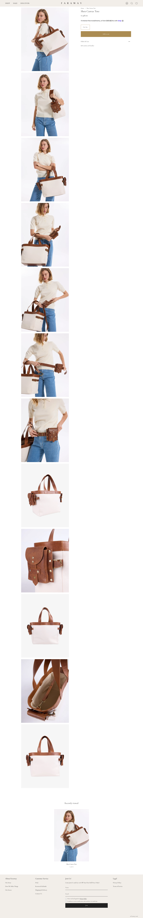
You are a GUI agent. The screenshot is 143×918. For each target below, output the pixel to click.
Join (86, 905)
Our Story (8, 883)
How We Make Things (11, 886)
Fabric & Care (85, 41)
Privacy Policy (83, 898)
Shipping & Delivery (41, 890)
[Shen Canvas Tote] (71, 835)
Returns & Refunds (40, 886)
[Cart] (136, 3)
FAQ (36, 883)
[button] (8, 3)
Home (82, 8)
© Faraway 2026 (134, 916)
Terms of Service (118, 886)
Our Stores (8, 890)
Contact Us (38, 894)
